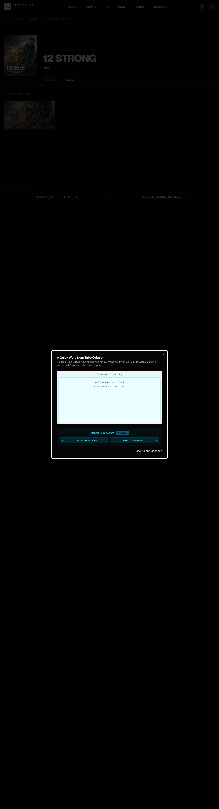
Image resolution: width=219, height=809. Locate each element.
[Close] (163, 354)
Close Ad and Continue (148, 451)
